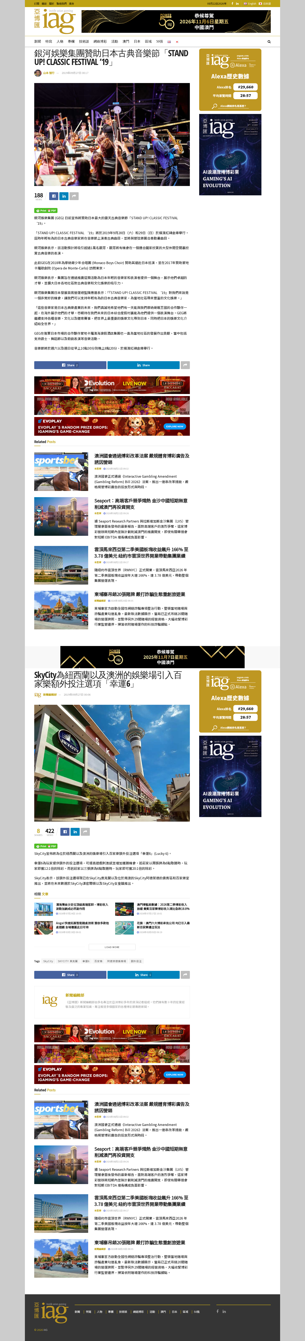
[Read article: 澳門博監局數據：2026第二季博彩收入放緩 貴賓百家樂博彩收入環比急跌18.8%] (124, 909)
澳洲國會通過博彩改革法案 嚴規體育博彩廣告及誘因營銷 (141, 458)
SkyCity (48, 961)
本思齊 (97, 468)
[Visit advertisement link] (176, 21)
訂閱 (36, 3)
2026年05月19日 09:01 (69, 932)
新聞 (37, 41)
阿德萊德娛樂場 (116, 961)
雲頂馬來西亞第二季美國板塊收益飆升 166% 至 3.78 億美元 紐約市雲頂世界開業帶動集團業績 (141, 552)
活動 (114, 41)
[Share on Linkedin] (63, 196)
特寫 (48, 41)
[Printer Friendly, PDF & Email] (45, 210)
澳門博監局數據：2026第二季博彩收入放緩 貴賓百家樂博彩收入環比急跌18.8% (163, 906)
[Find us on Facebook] (232, 3)
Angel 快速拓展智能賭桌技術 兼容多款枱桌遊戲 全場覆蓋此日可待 (82, 925)
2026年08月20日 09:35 (121, 600)
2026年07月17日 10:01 (150, 913)
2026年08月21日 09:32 (117, 468)
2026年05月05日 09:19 (150, 932)
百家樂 (98, 961)
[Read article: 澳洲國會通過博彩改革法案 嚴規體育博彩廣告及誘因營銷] (61, 471)
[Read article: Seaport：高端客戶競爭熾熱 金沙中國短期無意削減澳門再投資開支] (61, 516)
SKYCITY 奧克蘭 (68, 961)
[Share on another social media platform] (74, 196)
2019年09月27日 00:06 (77, 694)
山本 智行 (49, 73)
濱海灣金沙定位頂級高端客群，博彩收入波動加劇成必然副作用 (82, 906)
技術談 (84, 41)
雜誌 (44, 3)
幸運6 (86, 961)
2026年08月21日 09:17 (117, 562)
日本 (137, 41)
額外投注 (136, 961)
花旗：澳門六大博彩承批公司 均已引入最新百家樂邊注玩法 (163, 925)
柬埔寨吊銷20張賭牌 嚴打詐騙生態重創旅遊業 (139, 594)
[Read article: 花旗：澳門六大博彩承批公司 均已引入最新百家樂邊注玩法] (124, 927)
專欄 (71, 41)
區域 (148, 41)
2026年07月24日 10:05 (69, 913)
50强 (159, 41)
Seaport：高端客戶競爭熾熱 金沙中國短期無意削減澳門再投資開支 (141, 503)
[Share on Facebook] (53, 196)
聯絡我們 (62, 3)
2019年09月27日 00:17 (75, 73)
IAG (46, 1329)
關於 (51, 3)
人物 (60, 41)
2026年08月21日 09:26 (117, 513)
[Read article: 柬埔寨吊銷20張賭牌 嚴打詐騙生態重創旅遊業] (61, 610)
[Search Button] (269, 41)
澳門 (126, 41)
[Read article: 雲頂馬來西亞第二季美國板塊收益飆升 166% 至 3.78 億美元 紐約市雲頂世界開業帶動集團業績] (61, 565)
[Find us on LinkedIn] (237, 3)
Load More (112, 947)
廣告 (71, 3)
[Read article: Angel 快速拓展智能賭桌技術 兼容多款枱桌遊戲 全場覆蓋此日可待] (43, 927)
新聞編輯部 (100, 600)
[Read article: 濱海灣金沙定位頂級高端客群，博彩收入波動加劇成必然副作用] (43, 909)
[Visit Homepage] (55, 21)
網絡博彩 (100, 41)
